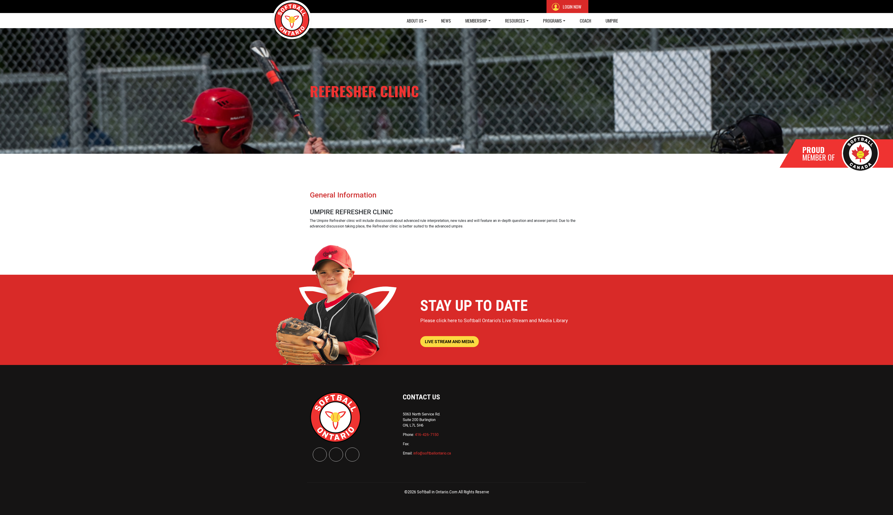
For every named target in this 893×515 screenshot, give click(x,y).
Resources (515, 20)
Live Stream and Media (449, 341)
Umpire (612, 20)
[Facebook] (320, 454)
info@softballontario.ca (432, 453)
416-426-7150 (427, 434)
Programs (552, 20)
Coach (585, 20)
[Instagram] (352, 454)
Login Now (571, 6)
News (446, 20)
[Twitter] (336, 454)
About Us (415, 20)
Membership (476, 20)
